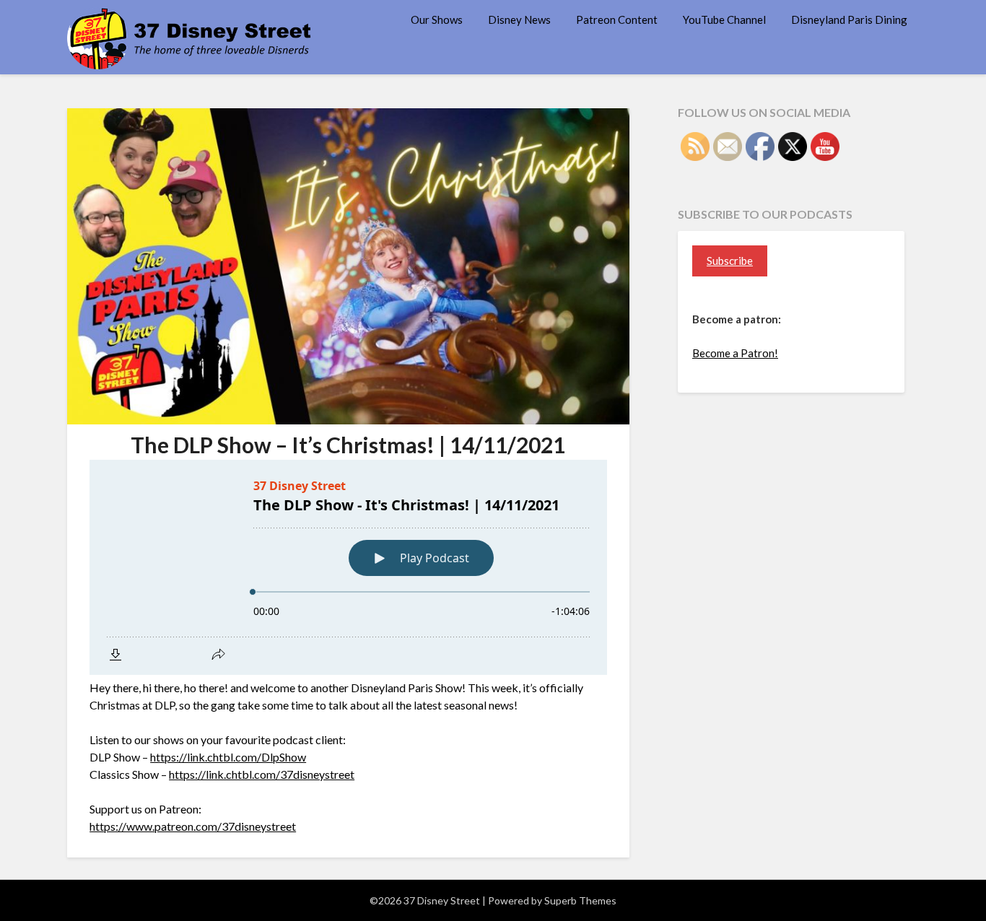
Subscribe (730, 260)
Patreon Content (617, 19)
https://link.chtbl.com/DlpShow (228, 757)
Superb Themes (580, 900)
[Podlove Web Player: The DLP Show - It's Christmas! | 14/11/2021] (348, 567)
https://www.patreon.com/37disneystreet (193, 826)
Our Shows (437, 19)
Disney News (519, 19)
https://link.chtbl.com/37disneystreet (261, 774)
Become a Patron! (735, 352)
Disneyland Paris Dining (849, 19)
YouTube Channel (724, 19)
